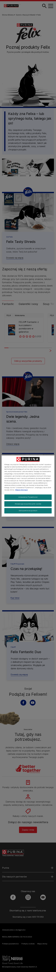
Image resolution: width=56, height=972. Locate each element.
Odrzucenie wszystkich (28, 511)
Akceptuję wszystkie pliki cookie (28, 504)
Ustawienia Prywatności (28, 497)
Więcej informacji (21, 490)
